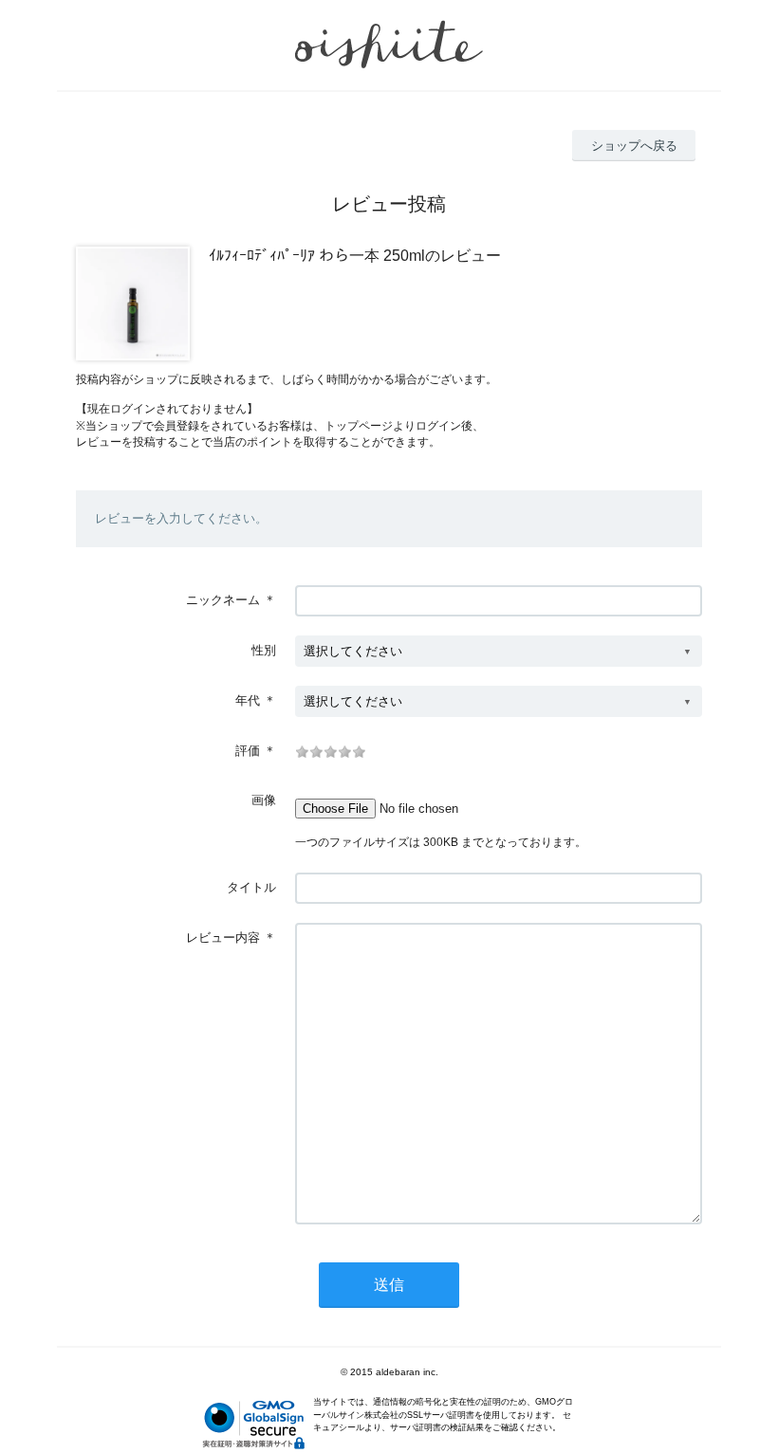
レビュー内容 (223, 937)
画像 (263, 800)
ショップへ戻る (634, 145)
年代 (247, 700)
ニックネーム (223, 600)
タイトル (251, 887)
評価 (247, 751)
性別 (263, 650)
